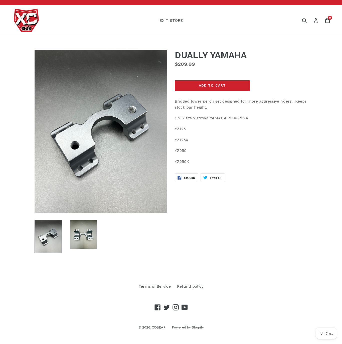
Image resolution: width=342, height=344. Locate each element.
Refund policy (190, 286)
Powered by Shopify (188, 327)
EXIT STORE (171, 20)
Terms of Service (154, 286)
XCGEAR (158, 327)
